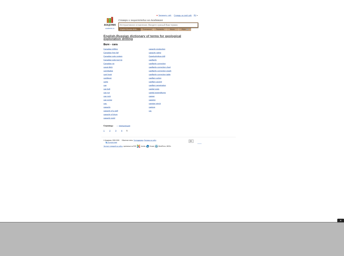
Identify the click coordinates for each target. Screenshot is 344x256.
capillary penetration (157, 85)
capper (152, 96)
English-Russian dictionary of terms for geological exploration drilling (129, 29)
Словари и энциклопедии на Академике (140, 20)
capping (152, 100)
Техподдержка (138, 140)
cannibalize (108, 71)
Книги (172, 29)
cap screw (107, 100)
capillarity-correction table (160, 74)
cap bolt (106, 89)
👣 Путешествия (111, 142)
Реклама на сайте (150, 140)
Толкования (147, 29)
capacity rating (155, 53)
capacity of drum (110, 114)
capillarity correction (157, 63)
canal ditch (108, 67)
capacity (106, 107)
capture (152, 107)
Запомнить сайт (165, 15)
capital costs (154, 89)
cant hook (107, 74)
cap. (105, 103)
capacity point (109, 118)
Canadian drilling (110, 49)
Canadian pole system (112, 56)
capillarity (153, 60)
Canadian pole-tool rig (112, 60)
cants (105, 82)
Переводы (160, 29)
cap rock (107, 96)
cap (105, 85)
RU (195, 15)
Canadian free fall (111, 53)
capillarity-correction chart (160, 67)
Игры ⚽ (185, 29)
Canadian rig (108, 63)
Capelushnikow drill (157, 56)
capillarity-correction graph (160, 71)
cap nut (106, 93)
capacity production (157, 49)
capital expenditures (157, 93)
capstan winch (155, 103)
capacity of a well (110, 111)
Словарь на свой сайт (183, 15)
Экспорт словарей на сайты (113, 146)
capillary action (155, 78)
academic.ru (109, 28)
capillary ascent (155, 82)
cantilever (107, 78)
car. (150, 111)
